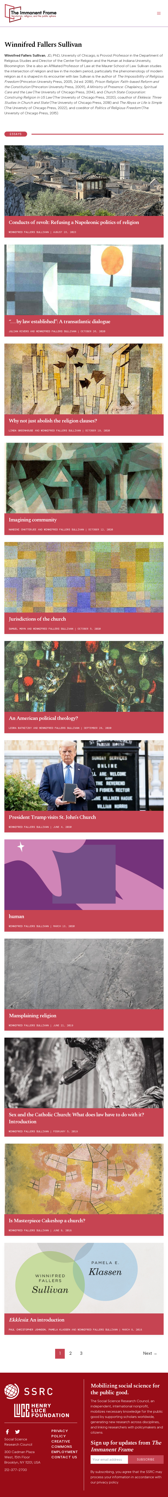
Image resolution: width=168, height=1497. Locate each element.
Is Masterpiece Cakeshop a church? (47, 1221)
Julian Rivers (19, 331)
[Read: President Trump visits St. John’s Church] (84, 775)
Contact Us (64, 1457)
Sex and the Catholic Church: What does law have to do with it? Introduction (76, 1118)
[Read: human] (84, 874)
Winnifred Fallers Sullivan (29, 232)
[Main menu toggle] (159, 13)
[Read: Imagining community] (84, 477)
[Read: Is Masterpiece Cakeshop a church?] (84, 1178)
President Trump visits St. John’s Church (52, 817)
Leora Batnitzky (20, 728)
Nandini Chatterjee (22, 529)
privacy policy (107, 1482)
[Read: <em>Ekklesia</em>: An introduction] (84, 1277)
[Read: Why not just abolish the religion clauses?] (84, 378)
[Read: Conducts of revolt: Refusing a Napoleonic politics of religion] (84, 180)
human (16, 916)
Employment (64, 1452)
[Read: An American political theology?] (84, 676)
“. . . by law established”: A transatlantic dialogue (59, 322)
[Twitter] (18, 1432)
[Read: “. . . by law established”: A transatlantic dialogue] (84, 279)
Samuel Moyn (17, 628)
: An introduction (36, 1320)
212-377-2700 (15, 1470)
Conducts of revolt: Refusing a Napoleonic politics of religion (74, 222)
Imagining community (32, 520)
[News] (7, 1432)
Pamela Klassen (59, 1329)
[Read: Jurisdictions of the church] (84, 577)
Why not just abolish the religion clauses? (53, 421)
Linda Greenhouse (21, 430)
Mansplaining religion (32, 1016)
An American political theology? (43, 718)
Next (150, 1353)
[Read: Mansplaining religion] (84, 973)
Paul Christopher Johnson (27, 1329)
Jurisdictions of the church (37, 619)
